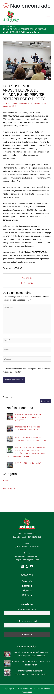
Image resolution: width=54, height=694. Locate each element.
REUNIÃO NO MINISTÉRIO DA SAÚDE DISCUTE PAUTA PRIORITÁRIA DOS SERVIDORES (28, 417)
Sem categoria (9, 488)
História (27, 590)
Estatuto (27, 585)
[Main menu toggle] (48, 16)
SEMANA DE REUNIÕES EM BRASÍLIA (28, 463)
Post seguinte (27, 283)
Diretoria (27, 581)
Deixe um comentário (12, 103)
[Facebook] (27, 566)
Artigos (6, 480)
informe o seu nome (27, 609)
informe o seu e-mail (27, 621)
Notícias (25, 103)
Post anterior (26, 278)
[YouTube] (31, 566)
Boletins (27, 595)
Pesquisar (7, 397)
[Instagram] (22, 566)
